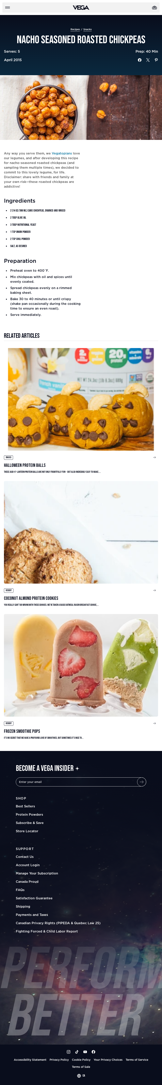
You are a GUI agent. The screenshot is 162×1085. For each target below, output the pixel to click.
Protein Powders (29, 814)
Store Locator (27, 831)
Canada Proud (27, 881)
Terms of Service (137, 1059)
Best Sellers (25, 806)
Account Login (28, 865)
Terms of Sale (81, 1066)
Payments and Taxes (32, 914)
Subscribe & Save (30, 823)
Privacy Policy (59, 1059)
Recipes (75, 29)
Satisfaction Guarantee (34, 898)
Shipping (23, 906)
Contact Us (25, 856)
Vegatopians (62, 153)
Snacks (87, 29)
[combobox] (81, 1075)
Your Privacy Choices (108, 1059)
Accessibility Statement (30, 1059)
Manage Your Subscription (37, 873)
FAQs (20, 890)
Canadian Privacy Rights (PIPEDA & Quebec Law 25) (58, 923)
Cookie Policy (81, 1059)
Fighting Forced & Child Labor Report (47, 931)
